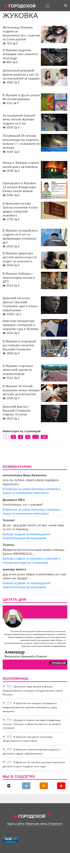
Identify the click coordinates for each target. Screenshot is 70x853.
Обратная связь (36, 823)
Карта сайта (15, 823)
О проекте (55, 823)
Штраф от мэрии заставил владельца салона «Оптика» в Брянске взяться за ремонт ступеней (32, 724)
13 (44, 436)
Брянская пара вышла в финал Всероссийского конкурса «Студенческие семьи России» (33, 690)
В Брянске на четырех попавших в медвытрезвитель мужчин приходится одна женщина (30, 707)
